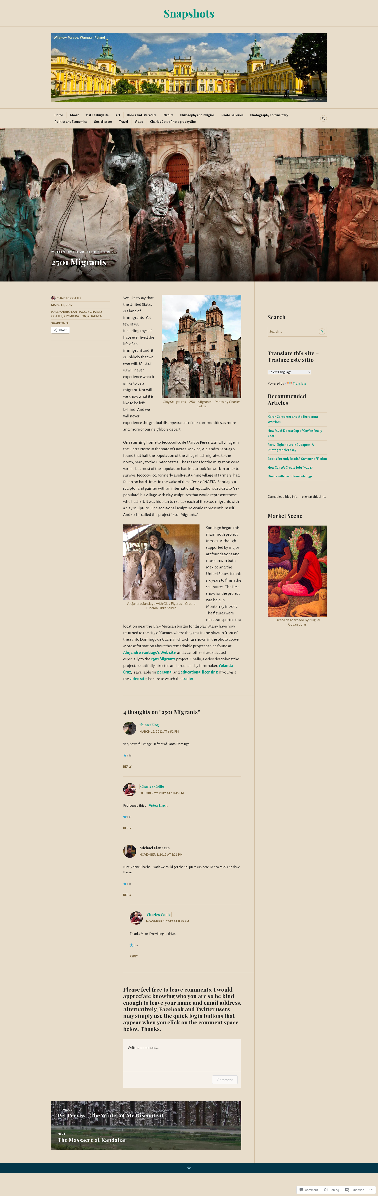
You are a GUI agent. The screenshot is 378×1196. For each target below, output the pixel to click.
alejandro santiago (69, 311)
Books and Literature (142, 115)
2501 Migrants (163, 659)
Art (118, 115)
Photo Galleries (232, 115)
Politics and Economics (71, 121)
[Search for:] (297, 331)
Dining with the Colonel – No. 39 (290, 476)
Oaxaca (95, 316)
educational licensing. (199, 672)
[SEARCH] (323, 118)
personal (165, 672)
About (74, 115)
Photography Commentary (269, 115)
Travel (123, 121)
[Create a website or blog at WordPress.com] (189, 1167)
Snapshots (189, 13)
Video (139, 121)
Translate (299, 383)
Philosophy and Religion (197, 115)
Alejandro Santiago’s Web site (149, 652)
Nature (168, 115)
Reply (127, 766)
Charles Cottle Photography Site (173, 121)
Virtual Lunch (158, 805)
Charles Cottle (69, 298)
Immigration (76, 316)
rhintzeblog (149, 725)
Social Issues (103, 121)
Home (58, 115)
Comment (225, 1080)
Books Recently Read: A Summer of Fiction (297, 459)
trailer (187, 679)
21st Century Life (97, 115)
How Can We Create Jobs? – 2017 (290, 467)
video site (138, 679)
